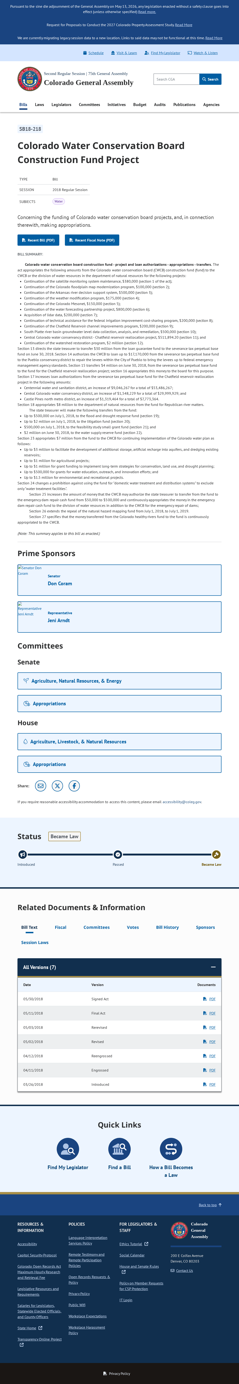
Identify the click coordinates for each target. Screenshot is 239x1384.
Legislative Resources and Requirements (38, 1291)
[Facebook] (74, 785)
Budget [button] (139, 104)
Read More (183, 24)
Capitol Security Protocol (37, 1255)
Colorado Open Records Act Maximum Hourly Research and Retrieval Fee (39, 1272)
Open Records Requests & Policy (89, 1279)
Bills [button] (23, 104)
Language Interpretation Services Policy (88, 1240)
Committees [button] (89, 104)
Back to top (208, 1205)
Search (212, 79)
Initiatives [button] (117, 104)
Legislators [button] (61, 104)
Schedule (95, 52)
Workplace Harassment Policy (87, 1330)
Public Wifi (77, 1304)
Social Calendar (132, 1255)
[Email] (40, 785)
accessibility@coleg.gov (182, 801)
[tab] (29, 928)
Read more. (147, 11)
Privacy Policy (79, 1293)
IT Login (126, 1300)
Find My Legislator (165, 52)
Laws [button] (39, 104)
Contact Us (184, 1270)
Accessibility (27, 1244)
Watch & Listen (206, 52)
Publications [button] (184, 104)
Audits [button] (160, 104)
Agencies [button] (211, 104)
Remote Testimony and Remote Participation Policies (87, 1260)
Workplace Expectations (88, 1316)
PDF (212, 999)
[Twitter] (57, 785)
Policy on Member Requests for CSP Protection (141, 1286)
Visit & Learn (127, 52)
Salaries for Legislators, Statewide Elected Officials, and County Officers (39, 1311)
